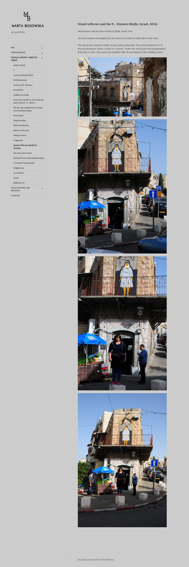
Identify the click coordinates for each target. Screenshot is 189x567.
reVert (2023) (19, 65)
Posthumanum (20, 80)
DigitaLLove (19, 182)
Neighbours (18, 168)
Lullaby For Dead (21, 95)
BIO (13, 47)
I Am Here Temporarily (23, 163)
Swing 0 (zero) (19, 135)
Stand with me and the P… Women (25, 146)
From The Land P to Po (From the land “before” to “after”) (28, 101)
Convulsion (18, 172)
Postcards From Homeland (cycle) (28, 158)
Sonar (16, 177)
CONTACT (15, 195)
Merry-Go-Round (21, 130)
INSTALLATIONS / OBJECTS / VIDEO (24, 59)
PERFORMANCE (18, 52)
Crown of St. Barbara (22, 85)
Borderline (18, 90)
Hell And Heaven (21, 125)
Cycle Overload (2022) (23, 75)
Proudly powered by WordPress (96, 559)
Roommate (18, 115)
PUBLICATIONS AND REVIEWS (20, 189)
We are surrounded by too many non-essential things (28, 109)
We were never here (22, 153)
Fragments (18, 140)
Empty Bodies (19, 120)
